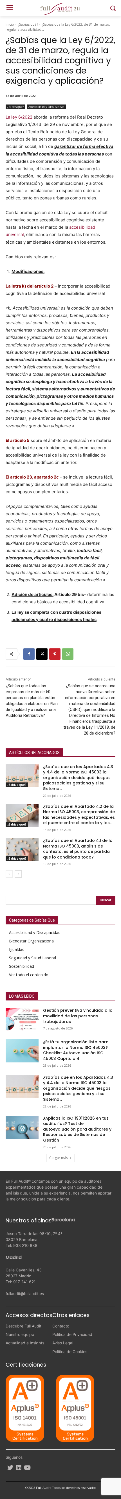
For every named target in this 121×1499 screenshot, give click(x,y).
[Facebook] (29, 654)
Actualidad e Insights (25, 1342)
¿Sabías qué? (28, 24)
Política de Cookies (69, 1351)
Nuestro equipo (20, 1334)
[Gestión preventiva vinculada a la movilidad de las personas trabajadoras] (22, 1019)
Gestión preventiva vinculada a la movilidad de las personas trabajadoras (78, 1016)
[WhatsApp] (67, 654)
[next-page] (18, 874)
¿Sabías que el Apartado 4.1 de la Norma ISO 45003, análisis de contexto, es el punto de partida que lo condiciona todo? (78, 849)
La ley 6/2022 (19, 117)
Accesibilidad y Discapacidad (46, 107)
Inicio (10, 24)
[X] (42, 654)
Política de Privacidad (72, 1334)
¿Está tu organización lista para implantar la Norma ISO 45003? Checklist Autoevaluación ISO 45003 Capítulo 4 (76, 1050)
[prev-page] (9, 874)
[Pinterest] (54, 654)
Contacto (60, 1326)
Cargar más (58, 1157)
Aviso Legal (62, 1342)
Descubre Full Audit (23, 1326)
